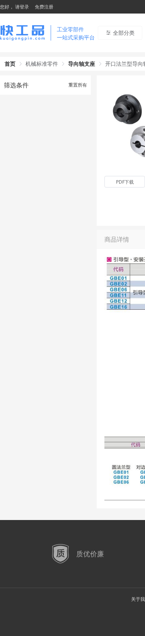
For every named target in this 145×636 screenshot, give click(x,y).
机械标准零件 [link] (42, 63)
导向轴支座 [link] (81, 63)
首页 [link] (10, 63)
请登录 (22, 6)
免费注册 (44, 6)
